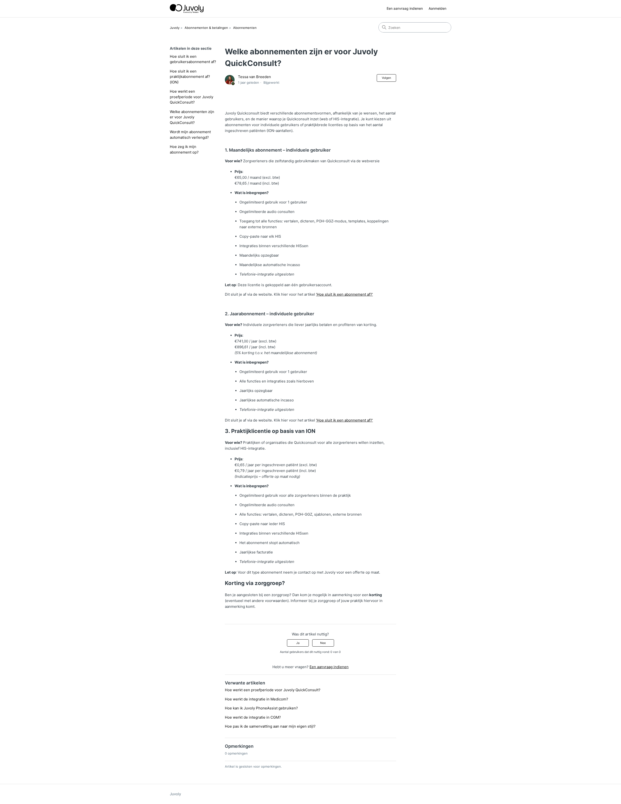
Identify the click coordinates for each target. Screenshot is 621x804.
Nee (323, 643)
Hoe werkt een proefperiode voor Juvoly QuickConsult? (191, 97)
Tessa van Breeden (254, 76)
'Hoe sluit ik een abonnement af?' (344, 294)
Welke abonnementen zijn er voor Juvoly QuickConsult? (192, 117)
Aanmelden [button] (437, 8)
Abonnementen (245, 28)
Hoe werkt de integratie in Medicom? (256, 699)
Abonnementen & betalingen (206, 28)
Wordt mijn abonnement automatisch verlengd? (190, 135)
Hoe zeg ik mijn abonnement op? (184, 149)
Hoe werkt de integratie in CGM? (253, 717)
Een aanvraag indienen (405, 8)
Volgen (386, 78)
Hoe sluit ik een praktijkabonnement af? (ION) (190, 76)
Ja (298, 643)
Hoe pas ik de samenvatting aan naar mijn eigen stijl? (270, 726)
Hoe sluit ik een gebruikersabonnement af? (193, 59)
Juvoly (175, 28)
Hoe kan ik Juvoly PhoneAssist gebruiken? (261, 708)
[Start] (187, 8)
